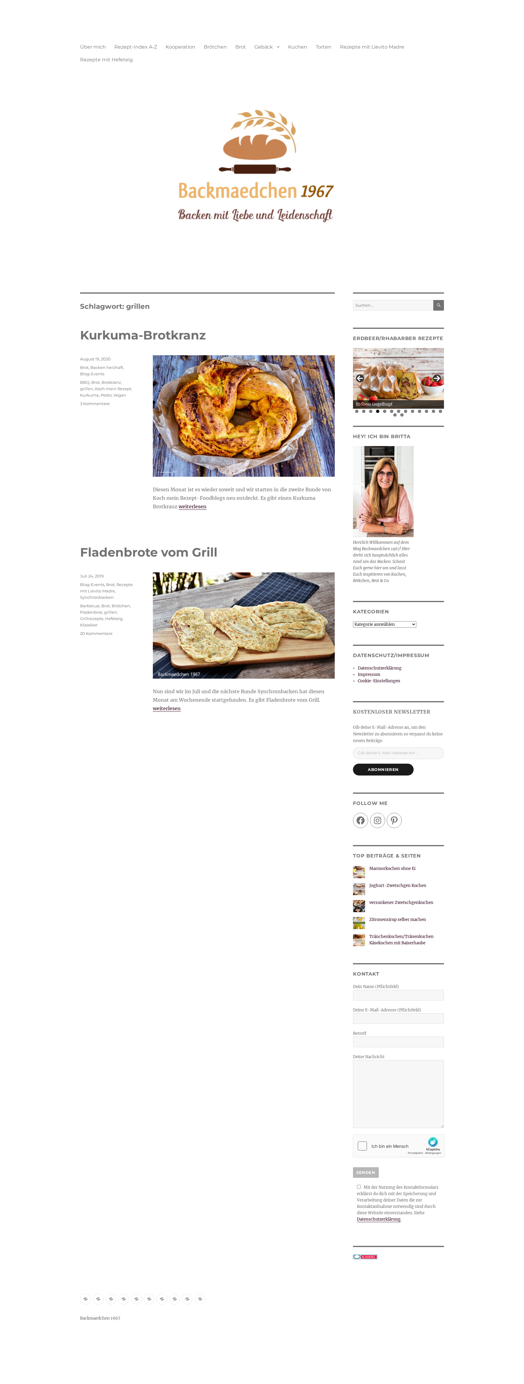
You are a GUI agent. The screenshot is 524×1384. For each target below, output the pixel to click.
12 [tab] (433, 411)
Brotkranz (111, 382)
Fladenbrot (91, 612)
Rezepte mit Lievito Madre (372, 47)
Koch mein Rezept (113, 388)
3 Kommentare (95, 403)
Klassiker (89, 624)
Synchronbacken (97, 597)
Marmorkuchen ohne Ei (392, 868)
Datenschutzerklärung (379, 668)
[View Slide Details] (398, 378)
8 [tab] (405, 411)
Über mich (93, 47)
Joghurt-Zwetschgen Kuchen (397, 885)
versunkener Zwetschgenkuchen (401, 902)
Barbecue (89, 605)
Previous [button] (360, 378)
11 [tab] (426, 411)
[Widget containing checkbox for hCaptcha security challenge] (399, 1145)
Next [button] (437, 378)
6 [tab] (391, 411)
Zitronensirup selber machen (397, 919)
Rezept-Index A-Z (135, 47)
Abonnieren (383, 769)
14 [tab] (395, 415)
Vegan (119, 395)
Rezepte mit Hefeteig (106, 60)
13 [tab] (440, 411)
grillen (86, 388)
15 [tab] (402, 415)
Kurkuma (89, 395)
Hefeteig (114, 618)
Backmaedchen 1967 (100, 1318)
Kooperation (180, 47)
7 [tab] (398, 411)
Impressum (369, 674)
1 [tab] (356, 411)
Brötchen (215, 47)
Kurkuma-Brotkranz (143, 335)
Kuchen (297, 47)
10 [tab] (419, 411)
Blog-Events (92, 373)
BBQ (84, 382)
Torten (323, 47)
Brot (240, 47)
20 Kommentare (96, 633)
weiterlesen (193, 506)
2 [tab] (363, 411)
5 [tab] (384, 411)
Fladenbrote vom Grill (148, 552)
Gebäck (263, 47)
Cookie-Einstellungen (379, 680)
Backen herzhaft (106, 367)
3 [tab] (370, 411)
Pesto (106, 395)
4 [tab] (377, 411)
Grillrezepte (91, 618)
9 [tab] (412, 411)
